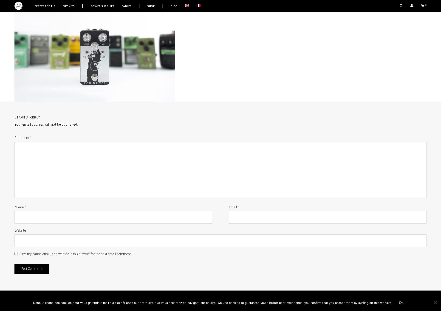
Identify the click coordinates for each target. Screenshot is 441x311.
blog (174, 6)
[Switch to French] (198, 6)
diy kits (69, 6)
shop (151, 6)
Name (20, 207)
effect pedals (44, 6)
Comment (22, 138)
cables (126, 6)
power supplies (102, 6)
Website (20, 230)
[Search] (401, 6)
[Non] (435, 302)
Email (234, 207)
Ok (401, 302)
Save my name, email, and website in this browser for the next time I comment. (75, 254)
